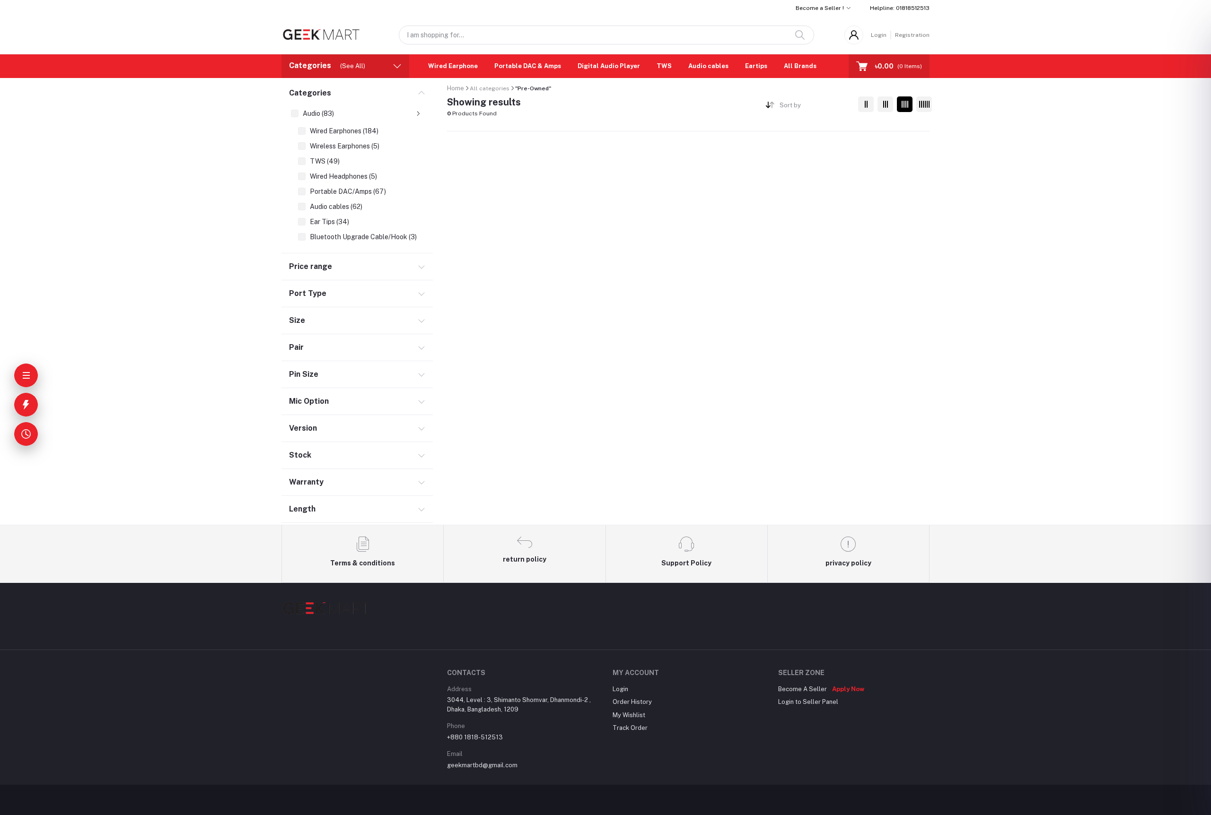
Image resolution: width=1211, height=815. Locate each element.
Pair (296, 347)
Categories (310, 92)
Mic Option (309, 401)
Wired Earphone (453, 65)
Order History (632, 701)
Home (455, 88)
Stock (300, 455)
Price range (310, 266)
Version (303, 428)
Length (302, 508)
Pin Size (303, 374)
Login (878, 35)
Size (297, 320)
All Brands (800, 65)
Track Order (630, 727)
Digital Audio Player (609, 65)
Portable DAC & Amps (527, 65)
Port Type (307, 293)
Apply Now (848, 689)
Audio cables (708, 65)
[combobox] (815, 107)
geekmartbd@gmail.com (482, 765)
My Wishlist (629, 715)
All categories (489, 88)
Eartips (756, 65)
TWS (664, 65)
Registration (912, 35)
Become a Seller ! (820, 8)
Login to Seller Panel (808, 701)
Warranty (306, 481)
